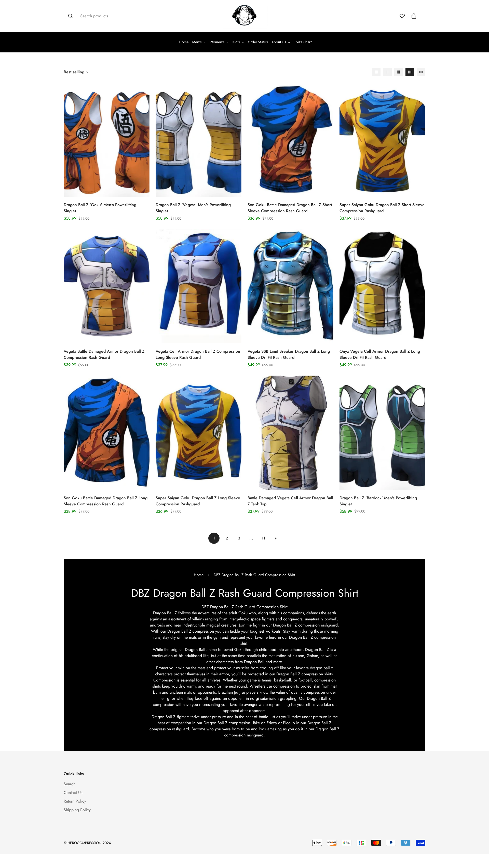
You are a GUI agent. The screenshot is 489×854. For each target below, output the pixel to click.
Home (199, 575)
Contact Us (73, 792)
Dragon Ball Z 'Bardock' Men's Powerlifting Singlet (378, 501)
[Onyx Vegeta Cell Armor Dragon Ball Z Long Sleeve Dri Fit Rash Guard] (382, 286)
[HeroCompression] (244, 16)
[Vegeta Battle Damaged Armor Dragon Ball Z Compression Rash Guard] (107, 286)
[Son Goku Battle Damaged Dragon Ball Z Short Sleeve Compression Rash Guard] (290, 139)
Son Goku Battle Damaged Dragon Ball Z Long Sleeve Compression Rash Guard (105, 501)
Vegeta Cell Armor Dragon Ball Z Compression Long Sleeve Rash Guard (198, 354)
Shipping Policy (77, 810)
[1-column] (376, 72)
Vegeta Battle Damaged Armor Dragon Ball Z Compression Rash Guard (104, 354)
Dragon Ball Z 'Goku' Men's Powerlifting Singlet (100, 208)
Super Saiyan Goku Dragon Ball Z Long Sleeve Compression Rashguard (198, 501)
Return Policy (75, 801)
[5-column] (421, 72)
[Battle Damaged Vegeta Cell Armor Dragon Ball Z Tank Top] (290, 433)
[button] (414, 16)
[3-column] (398, 72)
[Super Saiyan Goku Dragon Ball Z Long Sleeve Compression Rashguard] (198, 433)
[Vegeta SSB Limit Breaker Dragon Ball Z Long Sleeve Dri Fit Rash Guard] (290, 286)
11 (263, 538)
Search (69, 784)
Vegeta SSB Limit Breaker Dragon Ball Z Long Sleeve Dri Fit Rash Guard (289, 354)
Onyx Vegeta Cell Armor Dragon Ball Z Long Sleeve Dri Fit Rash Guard (379, 354)
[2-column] (387, 72)
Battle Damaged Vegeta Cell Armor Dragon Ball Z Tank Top (290, 501)
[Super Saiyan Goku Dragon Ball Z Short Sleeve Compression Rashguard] (382, 139)
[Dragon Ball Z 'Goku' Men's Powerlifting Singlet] (107, 139)
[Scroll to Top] (479, 826)
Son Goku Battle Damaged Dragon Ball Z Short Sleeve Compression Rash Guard (290, 208)
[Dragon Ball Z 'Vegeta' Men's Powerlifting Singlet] (198, 139)
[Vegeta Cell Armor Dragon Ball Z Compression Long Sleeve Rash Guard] (198, 286)
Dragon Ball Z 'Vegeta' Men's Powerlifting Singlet (193, 208)
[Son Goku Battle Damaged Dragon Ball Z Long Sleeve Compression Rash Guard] (107, 433)
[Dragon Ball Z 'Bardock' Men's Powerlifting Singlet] (382, 433)
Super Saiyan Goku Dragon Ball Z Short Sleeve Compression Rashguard (382, 208)
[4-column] (409, 72)
